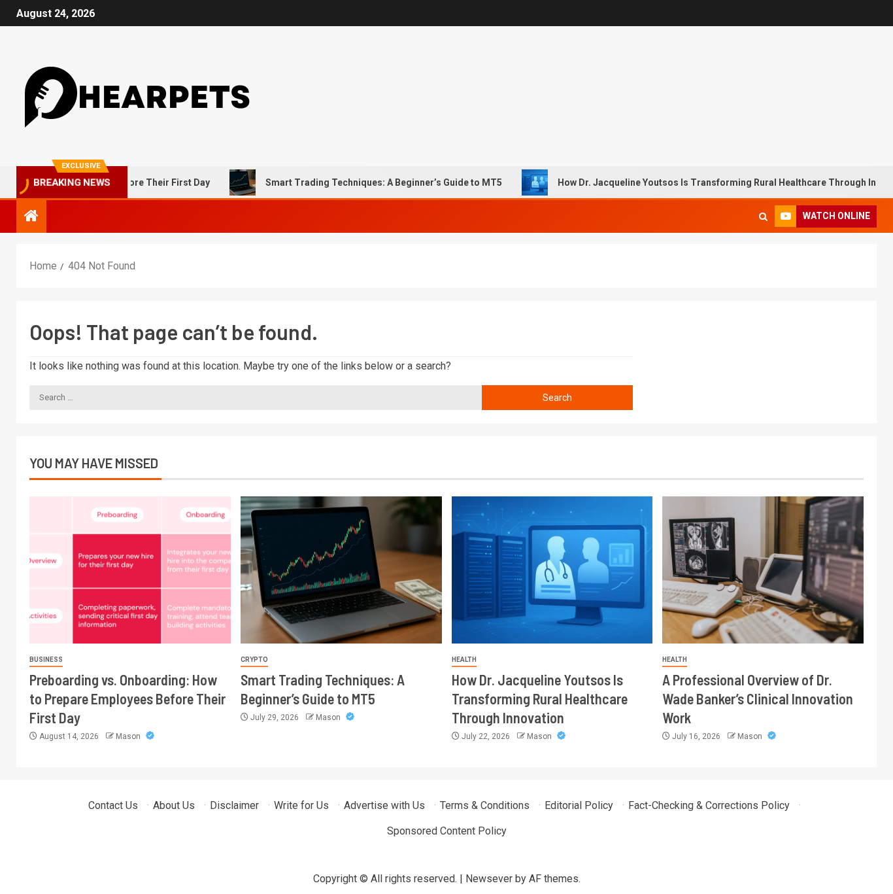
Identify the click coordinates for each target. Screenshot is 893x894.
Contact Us (113, 805)
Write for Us (301, 805)
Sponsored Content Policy (447, 831)
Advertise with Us (384, 805)
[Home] (31, 217)
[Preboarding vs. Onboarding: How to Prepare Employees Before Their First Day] (130, 570)
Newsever (489, 878)
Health (464, 659)
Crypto (254, 659)
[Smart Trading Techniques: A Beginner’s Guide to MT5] (341, 570)
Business (46, 659)
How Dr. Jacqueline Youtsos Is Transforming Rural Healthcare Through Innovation (540, 699)
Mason (129, 736)
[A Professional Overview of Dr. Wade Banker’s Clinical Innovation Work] (763, 570)
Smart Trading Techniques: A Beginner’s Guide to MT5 (359, 182)
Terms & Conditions (485, 805)
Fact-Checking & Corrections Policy (709, 805)
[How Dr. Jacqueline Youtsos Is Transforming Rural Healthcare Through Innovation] (552, 570)
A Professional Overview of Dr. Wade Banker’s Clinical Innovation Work (757, 699)
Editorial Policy (579, 805)
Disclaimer (234, 805)
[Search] (763, 217)
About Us (174, 805)
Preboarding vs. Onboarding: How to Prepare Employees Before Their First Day (127, 699)
